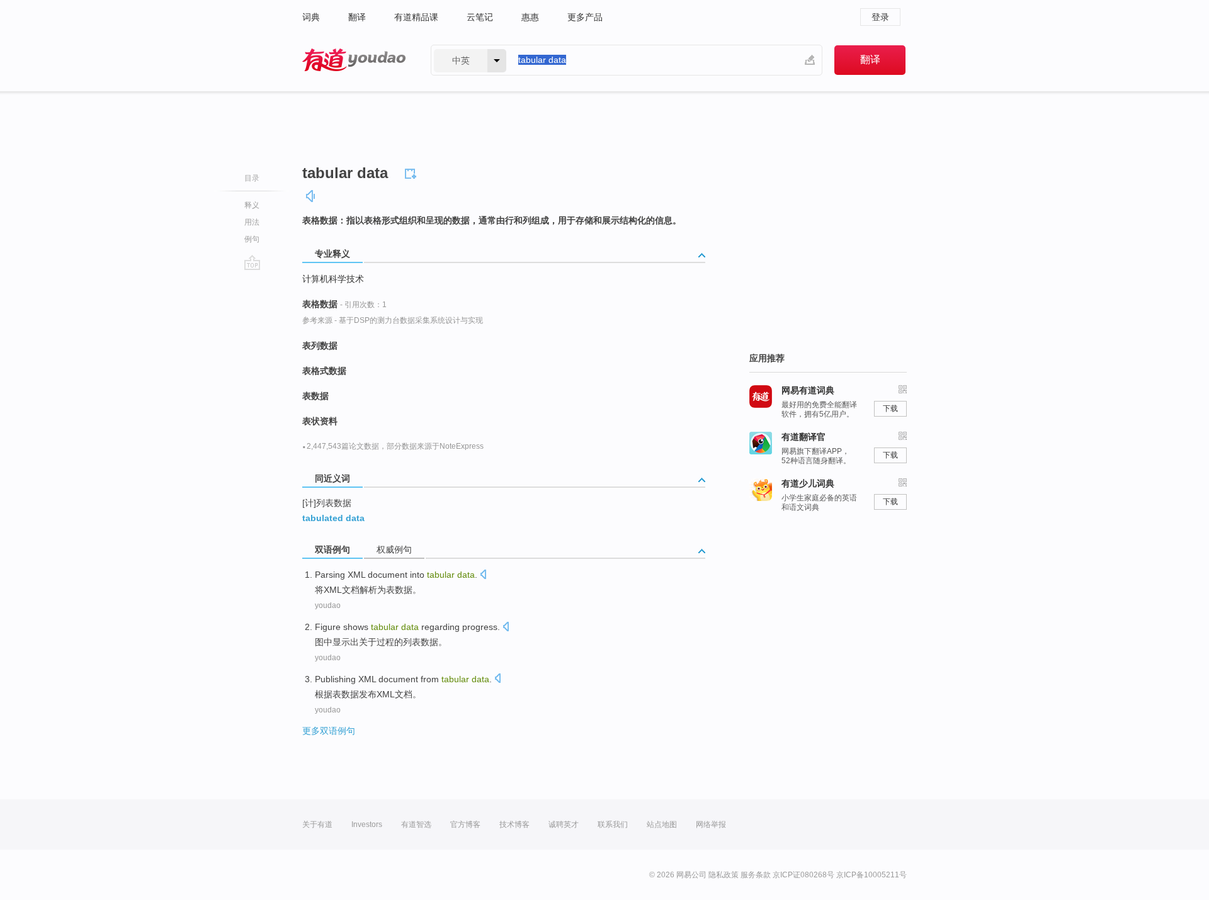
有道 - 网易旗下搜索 (354, 60)
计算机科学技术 (333, 279)
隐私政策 (723, 874)
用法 (251, 222)
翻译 (357, 17)
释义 (251, 205)
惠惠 (530, 17)
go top (252, 262)
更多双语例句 (328, 731)
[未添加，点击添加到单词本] (412, 172)
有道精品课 (416, 17)
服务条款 (756, 874)
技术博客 (514, 824)
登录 (880, 17)
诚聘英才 (563, 824)
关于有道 (317, 824)
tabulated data (333, 518)
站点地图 (662, 824)
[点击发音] (483, 575)
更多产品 (585, 17)
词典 (311, 17)
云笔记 (480, 17)
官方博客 (465, 824)
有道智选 (416, 824)
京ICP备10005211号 (871, 874)
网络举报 (711, 824)
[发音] (311, 196)
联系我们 (613, 824)
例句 (251, 239)
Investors (366, 824)
